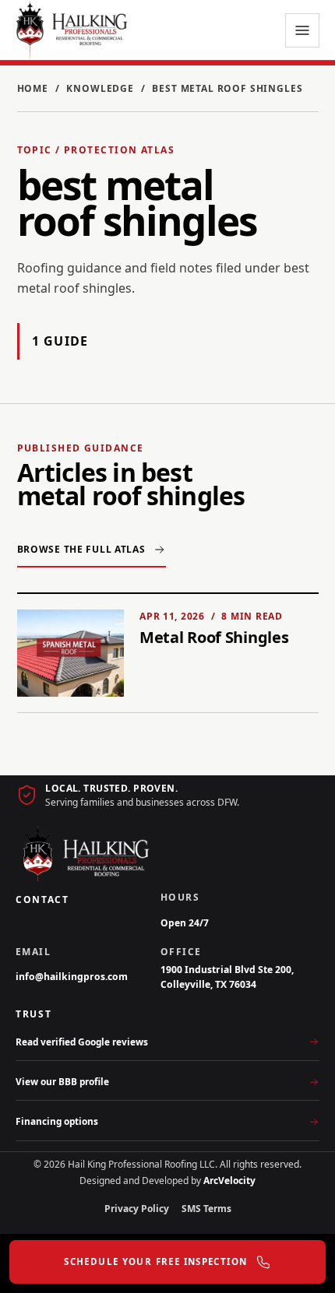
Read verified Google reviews (82, 1041)
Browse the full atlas (81, 549)
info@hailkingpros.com (72, 976)
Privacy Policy (136, 1208)
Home (32, 88)
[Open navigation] (302, 30)
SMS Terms (206, 1208)
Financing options (57, 1121)
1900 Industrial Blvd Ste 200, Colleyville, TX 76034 (227, 976)
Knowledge (100, 88)
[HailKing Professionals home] (72, 30)
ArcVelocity (229, 1180)
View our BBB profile (62, 1081)
